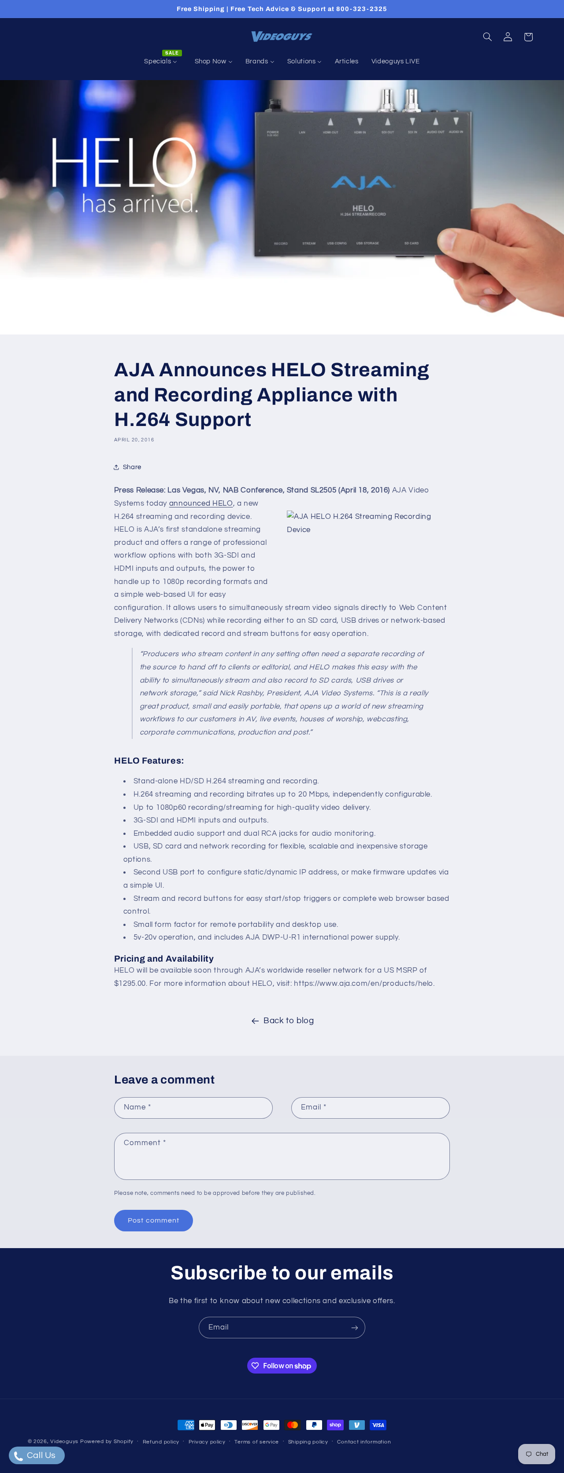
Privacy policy (207, 1442)
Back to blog (288, 1021)
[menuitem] (163, 61)
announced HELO (201, 503)
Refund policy (161, 1442)
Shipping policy (308, 1442)
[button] (487, 37)
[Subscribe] (355, 1327)
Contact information (364, 1442)
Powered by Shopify (107, 1441)
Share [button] (132, 467)
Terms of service (256, 1442)
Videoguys (64, 1441)
